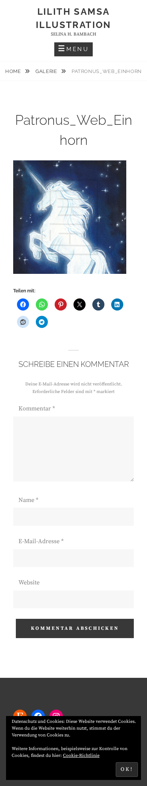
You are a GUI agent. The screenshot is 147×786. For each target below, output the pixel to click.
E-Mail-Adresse (41, 541)
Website (29, 582)
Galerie (46, 71)
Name (28, 500)
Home (13, 71)
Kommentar (36, 408)
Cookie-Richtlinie (81, 755)
